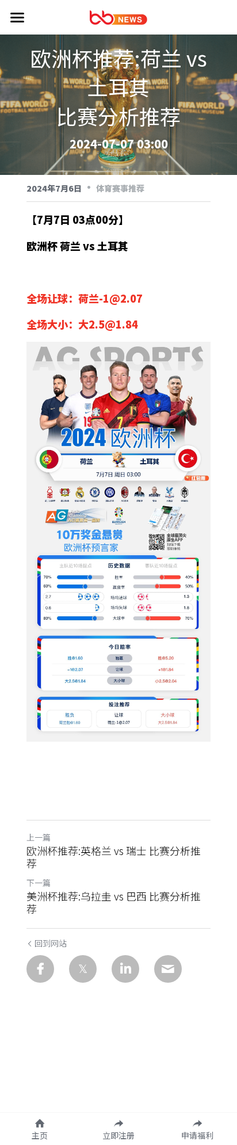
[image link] (118, 16)
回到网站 (51, 943)
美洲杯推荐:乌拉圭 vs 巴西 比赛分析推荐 (113, 902)
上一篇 (38, 837)
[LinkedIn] (125, 969)
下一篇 (38, 882)
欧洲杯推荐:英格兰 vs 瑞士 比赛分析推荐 (113, 857)
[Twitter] (83, 969)
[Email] (168, 969)
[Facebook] (40, 969)
